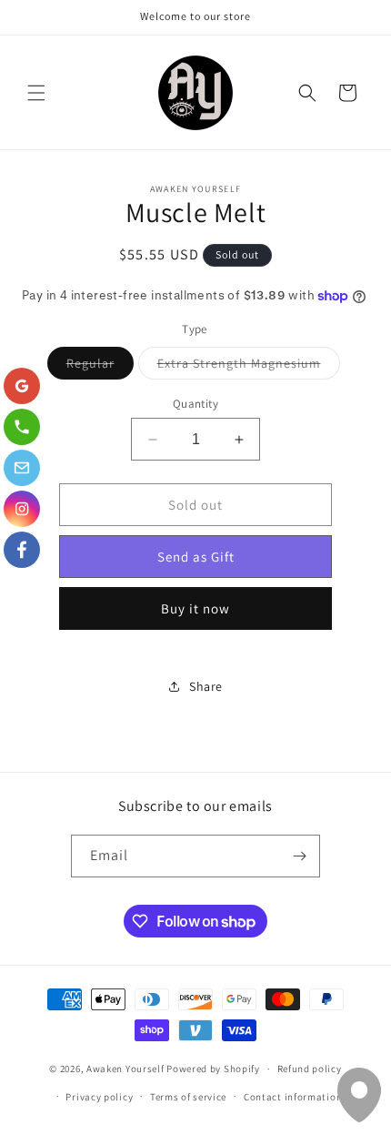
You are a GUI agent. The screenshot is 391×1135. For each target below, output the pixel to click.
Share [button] (206, 686)
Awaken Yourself (125, 1068)
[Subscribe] (299, 856)
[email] (22, 468)
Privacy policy (99, 1096)
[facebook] (22, 550)
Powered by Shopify (213, 1068)
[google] (22, 386)
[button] (36, 93)
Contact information (293, 1096)
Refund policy (309, 1068)
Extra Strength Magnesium (248, 367)
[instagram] (22, 509)
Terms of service (188, 1096)
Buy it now (195, 608)
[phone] (22, 427)
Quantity (195, 403)
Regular (100, 367)
